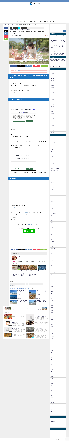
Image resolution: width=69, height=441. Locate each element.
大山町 (52, 260)
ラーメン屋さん (53, 213)
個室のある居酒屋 (53, 236)
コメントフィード (53, 423)
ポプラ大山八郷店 (25, 212)
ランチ (52, 215)
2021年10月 (52, 97)
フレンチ (52, 201)
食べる (35, 21)
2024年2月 (52, 85)
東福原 (52, 324)
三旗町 (52, 222)
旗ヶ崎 (52, 300)
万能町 (52, 220)
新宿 (51, 293)
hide (18, 70)
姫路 (51, 265)
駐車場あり (12, 285)
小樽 (51, 274)
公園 (14, 288)
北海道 (52, 246)
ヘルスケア (40, 21)
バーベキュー (53, 187)
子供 (51, 267)
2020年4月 (52, 118)
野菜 (51, 395)
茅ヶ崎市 (52, 369)
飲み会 (21, 21)
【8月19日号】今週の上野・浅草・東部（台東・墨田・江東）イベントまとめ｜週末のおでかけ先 (58, 46)
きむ (47, 35)
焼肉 (51, 345)
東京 (51, 317)
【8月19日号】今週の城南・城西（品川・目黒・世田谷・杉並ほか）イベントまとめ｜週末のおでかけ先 (58, 41)
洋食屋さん (52, 333)
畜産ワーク (52, 350)
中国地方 (52, 227)
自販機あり (23, 29)
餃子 (51, 411)
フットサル (52, 196)
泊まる (25, 21)
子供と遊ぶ (28, 29)
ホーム (14, 21)
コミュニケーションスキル (55, 168)
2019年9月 (52, 120)
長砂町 (52, 397)
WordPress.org (53, 426)
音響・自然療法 (53, 402)
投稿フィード (53, 421)
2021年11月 (52, 94)
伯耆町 (12, 29)
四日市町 (52, 253)
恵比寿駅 (52, 286)
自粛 (51, 364)
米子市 (52, 359)
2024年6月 (52, 80)
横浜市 (52, 326)
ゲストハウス (53, 163)
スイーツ (52, 175)
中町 (51, 229)
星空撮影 (52, 305)
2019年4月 (52, 132)
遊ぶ (17, 21)
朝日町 (52, 310)
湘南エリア (52, 343)
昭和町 (52, 307)
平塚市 (52, 281)
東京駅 (52, 319)
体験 (51, 234)
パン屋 (52, 189)
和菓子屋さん (53, 248)
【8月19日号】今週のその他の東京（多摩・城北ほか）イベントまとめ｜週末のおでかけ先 (58, 37)
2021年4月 (52, 106)
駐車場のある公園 (25, 288)
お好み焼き (52, 151)
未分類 (52, 312)
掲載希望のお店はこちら (47, 21)
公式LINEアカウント (29, 224)
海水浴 (52, 338)
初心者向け (52, 241)
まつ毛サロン (53, 208)
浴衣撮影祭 (52, 336)
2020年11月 (52, 111)
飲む (51, 409)
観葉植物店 (52, 383)
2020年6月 (52, 113)
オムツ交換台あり (17, 29)
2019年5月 (52, 130)
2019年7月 (52, 125)
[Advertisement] (34, 13)
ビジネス (52, 194)
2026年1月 (52, 73)
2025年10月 (52, 78)
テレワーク (52, 182)
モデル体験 (52, 210)
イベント (52, 144)
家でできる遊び (53, 272)
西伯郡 (17, 288)
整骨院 (52, 291)
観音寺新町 (52, 385)
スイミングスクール (54, 177)
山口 (51, 279)
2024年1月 (52, 87)
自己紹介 (54, 21)
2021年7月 (52, 99)
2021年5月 (52, 104)
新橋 (51, 298)
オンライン (52, 149)
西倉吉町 (52, 378)
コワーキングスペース (54, 170)
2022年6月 (52, 92)
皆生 (51, 352)
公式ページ (13, 207)
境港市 (52, 255)
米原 (51, 357)
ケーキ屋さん (53, 161)
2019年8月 (52, 123)
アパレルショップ (53, 142)
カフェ (52, 156)
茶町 (51, 371)
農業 (51, 390)
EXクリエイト (53, 137)
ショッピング (30, 21)
